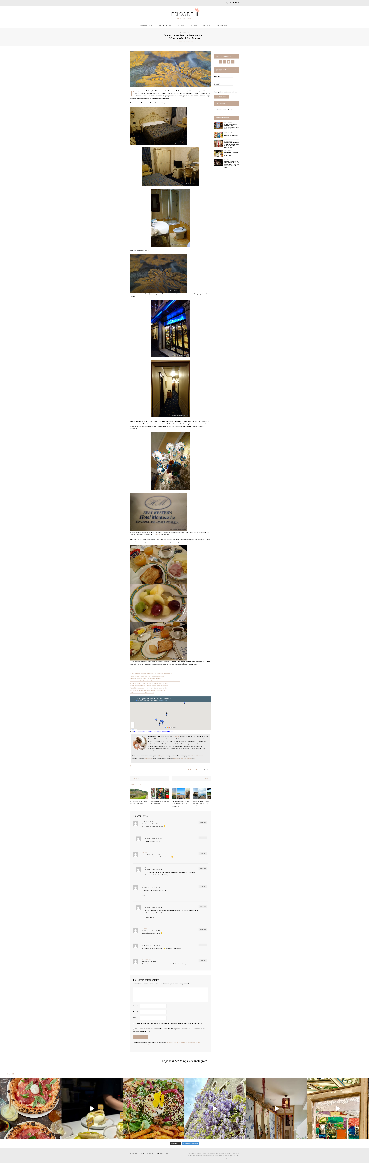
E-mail (217, 84)
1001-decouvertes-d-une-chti (152, 944)
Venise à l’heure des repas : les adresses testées (145, 678)
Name (135, 1006)
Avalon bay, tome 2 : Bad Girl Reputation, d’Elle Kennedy (231, 135)
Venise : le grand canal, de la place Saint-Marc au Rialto (147, 676)
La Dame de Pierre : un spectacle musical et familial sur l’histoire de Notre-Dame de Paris (231, 164)
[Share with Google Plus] (193, 769)
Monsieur (176, 736)
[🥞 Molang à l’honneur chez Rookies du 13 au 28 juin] (92, 1108)
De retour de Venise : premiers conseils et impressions (147, 690)
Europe (180, 41)
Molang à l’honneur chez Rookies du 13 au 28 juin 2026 (231, 154)
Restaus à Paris (146, 25)
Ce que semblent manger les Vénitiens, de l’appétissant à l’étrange (151, 673)
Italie (185, 41)
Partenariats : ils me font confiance (154, 1153)
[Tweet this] (190, 769)
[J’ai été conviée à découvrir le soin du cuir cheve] (276, 1108)
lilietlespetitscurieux (196, 756)
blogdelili (162, 756)
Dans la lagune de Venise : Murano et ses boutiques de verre (149, 683)
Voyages (193, 25)
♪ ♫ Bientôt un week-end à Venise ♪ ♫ (142, 693)
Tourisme (146, 766)
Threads (189, 758)
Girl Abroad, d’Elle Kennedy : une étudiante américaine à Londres (231, 127)
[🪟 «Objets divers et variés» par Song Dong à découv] (338, 1108)
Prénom (217, 76)
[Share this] (187, 769)
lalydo (144, 852)
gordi (144, 885)
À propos (133, 1153)
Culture (181, 25)
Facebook (176, 758)
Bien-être (207, 25)
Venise (153, 766)
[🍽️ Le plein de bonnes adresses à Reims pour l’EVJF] (153, 1108)
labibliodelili (148, 758)
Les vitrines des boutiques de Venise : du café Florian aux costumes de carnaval (155, 681)
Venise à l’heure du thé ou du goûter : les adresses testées (148, 688)
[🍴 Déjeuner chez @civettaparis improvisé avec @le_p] (31, 1108)
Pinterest (183, 758)
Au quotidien (222, 25)
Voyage (158, 766)
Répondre (202, 822)
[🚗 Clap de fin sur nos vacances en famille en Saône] (215, 1108)
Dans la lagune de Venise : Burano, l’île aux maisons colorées (149, 685)
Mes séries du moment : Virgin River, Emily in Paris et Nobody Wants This (231, 145)
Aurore (144, 928)
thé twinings (156, 534)
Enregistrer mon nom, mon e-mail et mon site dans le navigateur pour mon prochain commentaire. (169, 1023)
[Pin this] (196, 769)
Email (135, 1012)
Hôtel (135, 766)
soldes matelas (147, 959)
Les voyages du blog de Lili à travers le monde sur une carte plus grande (154, 731)
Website (136, 1018)
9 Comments (207, 769)
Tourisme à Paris (164, 25)
